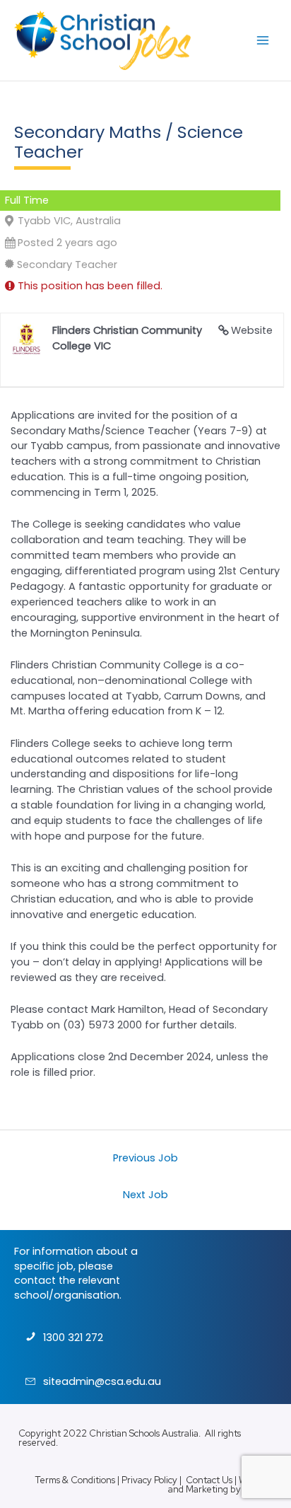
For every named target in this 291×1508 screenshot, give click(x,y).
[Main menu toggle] (263, 40)
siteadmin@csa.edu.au (102, 1381)
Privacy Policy (149, 1480)
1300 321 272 (73, 1337)
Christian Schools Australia (143, 1433)
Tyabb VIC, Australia (69, 221)
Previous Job (145, 1158)
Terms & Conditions (75, 1480)
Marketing (207, 1489)
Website (252, 330)
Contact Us (209, 1480)
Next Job (145, 1195)
